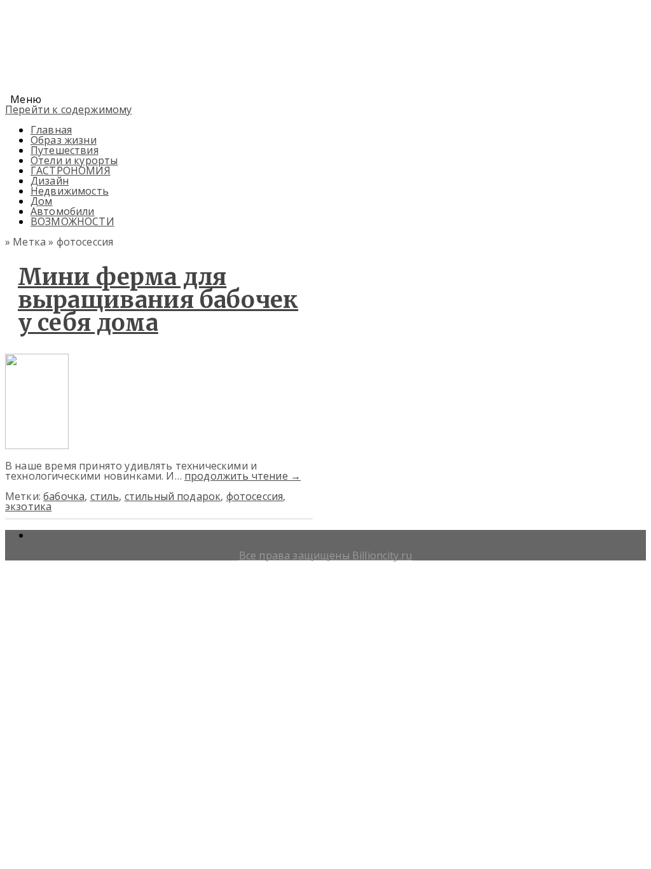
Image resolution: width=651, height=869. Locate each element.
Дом (41, 201)
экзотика (28, 506)
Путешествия (65, 150)
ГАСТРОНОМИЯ (71, 170)
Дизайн (50, 181)
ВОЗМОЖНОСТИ (72, 221)
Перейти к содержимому (68, 109)
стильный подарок (173, 496)
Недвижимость (70, 191)
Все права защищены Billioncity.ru (325, 555)
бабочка (64, 496)
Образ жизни (64, 140)
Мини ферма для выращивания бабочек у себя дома (158, 300)
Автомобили (63, 211)
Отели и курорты (74, 160)
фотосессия (255, 496)
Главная (51, 130)
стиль (105, 496)
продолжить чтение (242, 476)
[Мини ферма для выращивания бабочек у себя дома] (37, 445)
